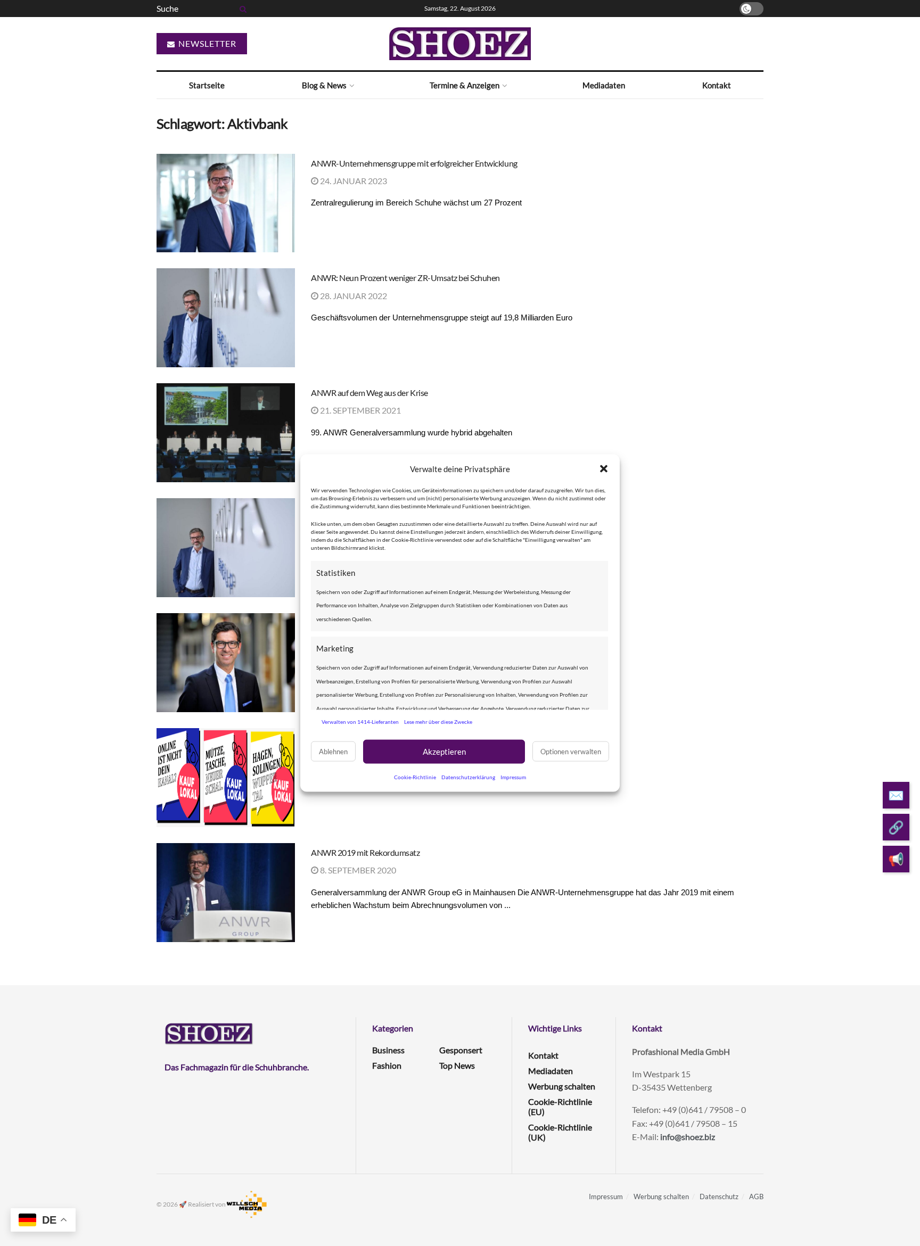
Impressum (513, 776)
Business (388, 1050)
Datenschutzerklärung (468, 776)
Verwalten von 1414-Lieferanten (360, 722)
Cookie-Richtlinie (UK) (560, 1132)
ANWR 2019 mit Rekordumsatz (365, 852)
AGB (756, 1196)
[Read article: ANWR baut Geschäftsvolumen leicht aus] (226, 547)
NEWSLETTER (206, 43)
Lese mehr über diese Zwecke (438, 722)
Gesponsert (460, 1050)
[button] (603, 469)
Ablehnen (333, 751)
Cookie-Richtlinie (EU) (560, 1106)
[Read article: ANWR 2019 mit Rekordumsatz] (226, 892)
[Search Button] (241, 8)
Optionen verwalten (570, 751)
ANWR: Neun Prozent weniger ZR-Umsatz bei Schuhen (405, 278)
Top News (457, 1065)
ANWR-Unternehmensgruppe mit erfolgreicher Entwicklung (414, 163)
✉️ (896, 795)
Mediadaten (603, 85)
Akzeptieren (444, 751)
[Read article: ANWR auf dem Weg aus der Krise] (226, 432)
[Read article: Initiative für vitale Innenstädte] (226, 777)
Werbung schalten (561, 1086)
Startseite (207, 85)
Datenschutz (719, 1196)
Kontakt (716, 85)
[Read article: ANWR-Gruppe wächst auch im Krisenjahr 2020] (226, 662)
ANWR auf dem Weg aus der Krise (369, 392)
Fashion (386, 1065)
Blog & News (324, 85)
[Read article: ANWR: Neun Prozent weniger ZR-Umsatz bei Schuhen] (226, 317)
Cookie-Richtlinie (415, 776)
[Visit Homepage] (460, 43)
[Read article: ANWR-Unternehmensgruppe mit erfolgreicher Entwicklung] (226, 203)
